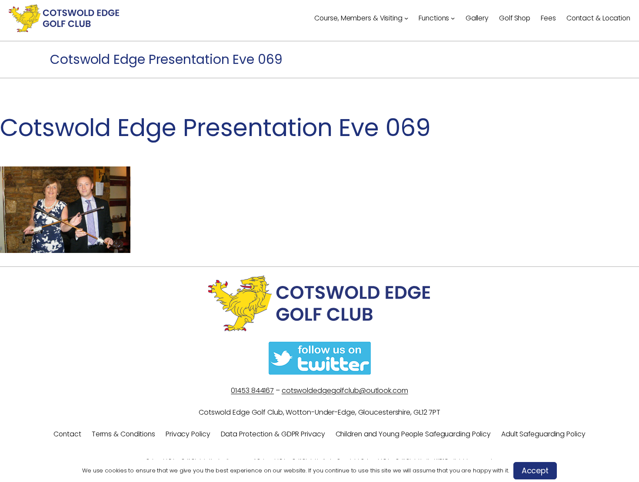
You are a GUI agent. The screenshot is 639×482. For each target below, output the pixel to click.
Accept (535, 470)
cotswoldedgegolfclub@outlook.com (345, 391)
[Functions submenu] (453, 18)
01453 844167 (252, 391)
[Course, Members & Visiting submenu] (406, 18)
